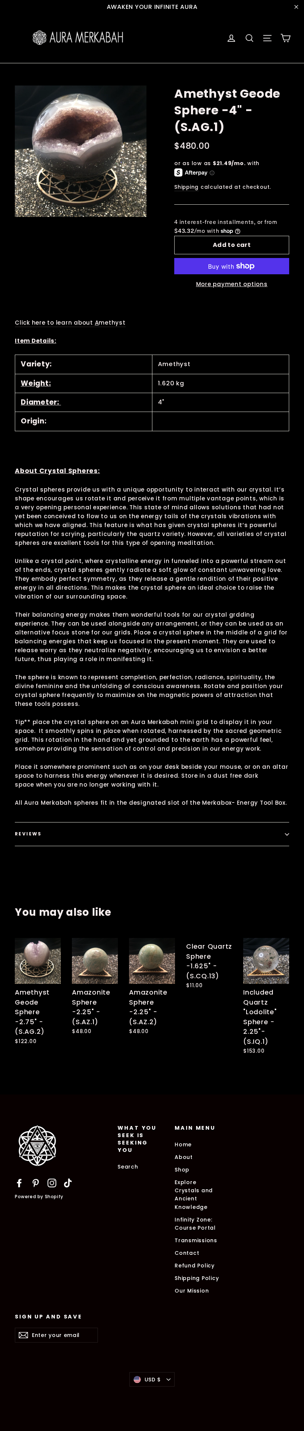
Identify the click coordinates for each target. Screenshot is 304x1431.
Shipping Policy (197, 1278)
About (184, 1157)
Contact (187, 1253)
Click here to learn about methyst (70, 322)
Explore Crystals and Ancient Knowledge (194, 1195)
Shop (182, 1169)
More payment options (232, 284)
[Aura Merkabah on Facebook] (19, 1182)
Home (183, 1144)
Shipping (186, 187)
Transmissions (196, 1240)
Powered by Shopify (39, 1196)
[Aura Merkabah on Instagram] (51, 1182)
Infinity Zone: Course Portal (195, 1223)
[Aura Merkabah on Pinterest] (35, 1182)
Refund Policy (195, 1265)
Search (128, 1166)
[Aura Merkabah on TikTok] (67, 1182)
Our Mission (192, 1290)
